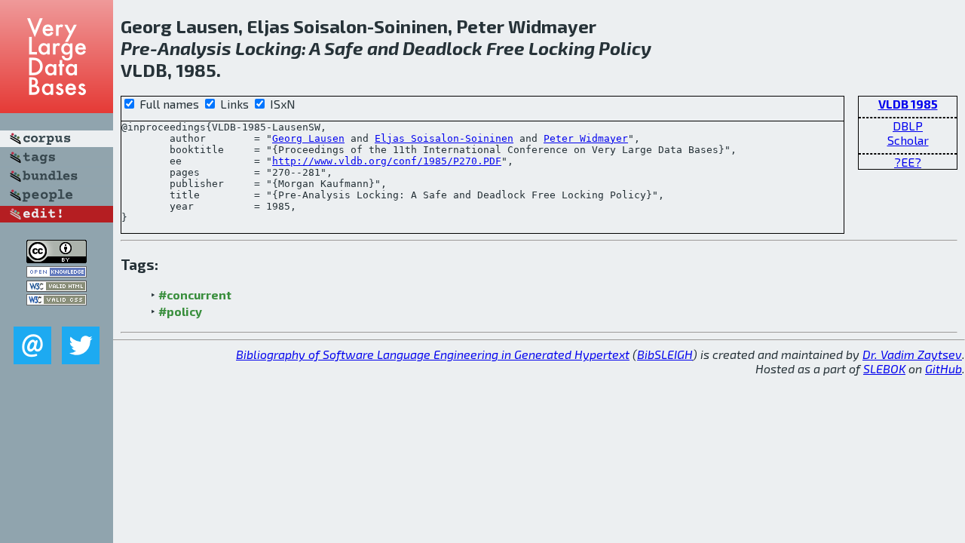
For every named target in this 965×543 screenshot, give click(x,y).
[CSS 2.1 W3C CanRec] (56, 315)
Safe (343, 48)
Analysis (194, 48)
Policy (625, 48)
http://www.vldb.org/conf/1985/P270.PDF (386, 161)
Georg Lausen (308, 138)
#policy (180, 311)
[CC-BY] (56, 258)
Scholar (908, 140)
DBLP (908, 125)
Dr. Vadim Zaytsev (912, 354)
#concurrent (194, 294)
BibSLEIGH (665, 354)
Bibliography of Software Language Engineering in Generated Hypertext (433, 354)
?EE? (907, 162)
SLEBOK (884, 368)
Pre (135, 48)
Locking (268, 48)
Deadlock (442, 48)
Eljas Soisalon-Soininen (444, 138)
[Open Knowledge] (56, 272)
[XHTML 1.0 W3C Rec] (56, 287)
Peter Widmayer (586, 138)
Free (505, 48)
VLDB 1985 (908, 104)
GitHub (943, 368)
